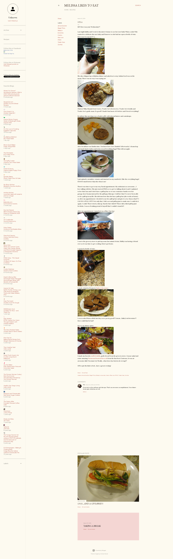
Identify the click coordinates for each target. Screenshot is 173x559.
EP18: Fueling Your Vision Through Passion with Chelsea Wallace (11, 321)
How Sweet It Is (9, 111)
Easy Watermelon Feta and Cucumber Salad (12, 367)
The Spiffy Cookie (9, 161)
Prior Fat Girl (7, 338)
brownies (60, 33)
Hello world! (7, 349)
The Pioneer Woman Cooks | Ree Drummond (13, 375)
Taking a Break (92, 526)
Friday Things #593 (9, 146)
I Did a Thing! (8, 413)
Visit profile (13, 21)
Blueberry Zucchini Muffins (12, 186)
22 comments (91, 529)
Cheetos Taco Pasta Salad (12, 162)
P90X (59, 40)
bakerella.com (8, 202)
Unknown (12, 17)
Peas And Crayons (9, 235)
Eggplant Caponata (10, 130)
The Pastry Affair (9, 401)
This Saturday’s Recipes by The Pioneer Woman (12, 378)
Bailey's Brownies (102, 288)
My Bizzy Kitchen (9, 184)
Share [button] (59, 18)
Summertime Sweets (10, 204)
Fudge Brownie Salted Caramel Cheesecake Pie (11, 451)
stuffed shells (95, 356)
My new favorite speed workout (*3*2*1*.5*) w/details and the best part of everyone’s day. (12, 439)
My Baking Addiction (10, 137)
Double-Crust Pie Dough (11, 303)
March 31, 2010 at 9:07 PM (92, 384)
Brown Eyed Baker (9, 145)
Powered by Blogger (100, 550)
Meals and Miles (9, 419)
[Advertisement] (108, 435)
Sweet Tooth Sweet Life (11, 355)
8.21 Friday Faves (9, 154)
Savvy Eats (7, 245)
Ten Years (7, 420)
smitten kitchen (9, 192)
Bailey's (60, 30)
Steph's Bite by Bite (10, 277)
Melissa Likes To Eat (81, 5)
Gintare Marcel (104, 553)
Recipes (73, 10)
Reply (84, 392)
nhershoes (7, 411)
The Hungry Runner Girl (11, 435)
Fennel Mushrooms (10, 221)
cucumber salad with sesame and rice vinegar (13, 195)
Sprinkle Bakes (8, 177)
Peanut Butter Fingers (11, 119)
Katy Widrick (8, 318)
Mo (84, 385)
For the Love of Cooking (11, 129)
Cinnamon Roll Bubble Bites (12, 229)
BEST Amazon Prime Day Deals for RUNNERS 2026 (12, 212)
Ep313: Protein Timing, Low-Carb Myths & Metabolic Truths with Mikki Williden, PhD (12, 292)
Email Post (85, 372)
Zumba (60, 44)
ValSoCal (6, 427)
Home (66, 10)
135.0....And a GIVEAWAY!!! (90, 503)
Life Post (6, 428)
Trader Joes (61, 42)
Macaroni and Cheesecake (12, 393)
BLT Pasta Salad (9, 138)
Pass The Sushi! (8, 301)
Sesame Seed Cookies (11, 271)
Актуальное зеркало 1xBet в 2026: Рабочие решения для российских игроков (13, 94)
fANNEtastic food (9, 309)
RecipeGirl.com (8, 102)
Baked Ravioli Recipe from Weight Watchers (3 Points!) (12, 340)
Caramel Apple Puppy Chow (12, 170)
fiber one (60, 37)
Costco (60, 35)
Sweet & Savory (9, 169)
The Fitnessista (8, 153)
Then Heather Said (9, 347)
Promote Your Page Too (9, 53)
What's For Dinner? (10, 91)
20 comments (85, 507)
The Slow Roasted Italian (11, 330)
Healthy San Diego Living (12, 385)
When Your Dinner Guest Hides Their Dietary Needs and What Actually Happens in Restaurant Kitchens (12, 249)
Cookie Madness (9, 269)
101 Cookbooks (8, 219)
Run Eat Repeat (9, 210)
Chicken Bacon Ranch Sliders (13, 331)
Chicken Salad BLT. (9, 113)
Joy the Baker (8, 365)
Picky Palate (7, 227)
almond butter (62, 26)
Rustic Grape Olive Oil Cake (12, 178)
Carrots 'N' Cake (9, 288)
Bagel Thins (61, 28)
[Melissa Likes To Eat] (4, 52)
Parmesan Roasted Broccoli (97, 358)
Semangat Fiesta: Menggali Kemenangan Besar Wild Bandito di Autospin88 (12, 280)
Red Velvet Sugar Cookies (12, 395)
